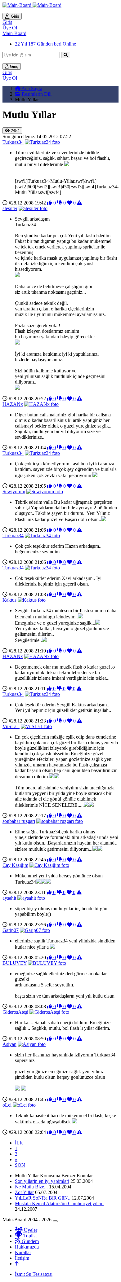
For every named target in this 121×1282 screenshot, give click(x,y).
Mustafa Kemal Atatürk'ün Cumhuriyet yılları (59, 1203)
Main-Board (14, 33)
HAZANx (12, 404)
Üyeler (30, 1230)
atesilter (9, 208)
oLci (6, 1105)
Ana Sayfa (31, 88)
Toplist (29, 1235)
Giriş (14, 16)
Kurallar (23, 1252)
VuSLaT (11, 726)
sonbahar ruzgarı (18, 821)
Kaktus (9, 600)
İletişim (22, 1258)
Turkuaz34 (13, 142)
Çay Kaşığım (15, 865)
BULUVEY (14, 963)
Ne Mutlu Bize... (31, 1186)
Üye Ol (9, 27)
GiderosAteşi (15, 1012)
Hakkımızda (27, 1246)
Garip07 (10, 930)
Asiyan (9, 1044)
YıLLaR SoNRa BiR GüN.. (42, 1198)
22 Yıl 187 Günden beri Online (45, 43)
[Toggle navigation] (55, 1221)
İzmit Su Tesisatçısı (33, 1274)
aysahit (9, 898)
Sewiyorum (13, 491)
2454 (15, 130)
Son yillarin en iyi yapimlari (42, 1181)
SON (20, 1165)
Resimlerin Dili (36, 94)
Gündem (29, 1241)
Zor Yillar (24, 1192)
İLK (19, 1142)
